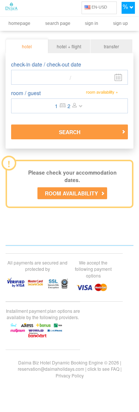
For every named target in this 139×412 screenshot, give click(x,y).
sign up (120, 23)
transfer (111, 46)
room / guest (26, 93)
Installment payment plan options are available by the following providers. (43, 314)
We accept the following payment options (93, 268)
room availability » (102, 92)
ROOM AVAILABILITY (71, 193)
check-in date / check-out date (46, 64)
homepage (19, 23)
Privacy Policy (70, 375)
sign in (91, 23)
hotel (27, 46)
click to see (103, 369)
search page (57, 23)
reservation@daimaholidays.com (51, 369)
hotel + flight (69, 46)
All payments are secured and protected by (37, 265)
